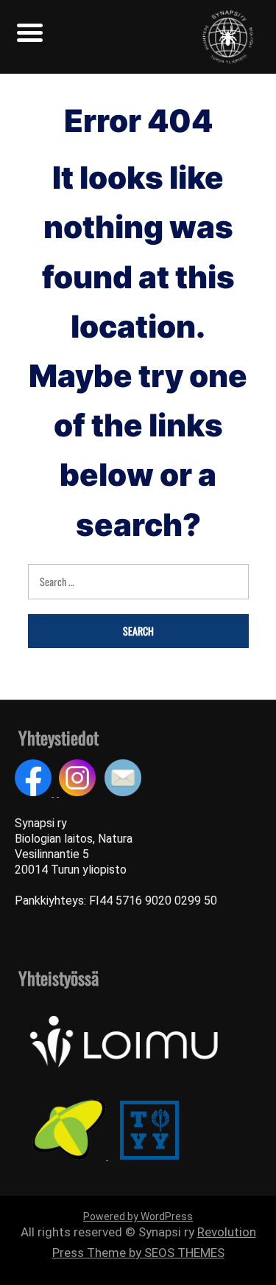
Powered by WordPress (138, 1216)
